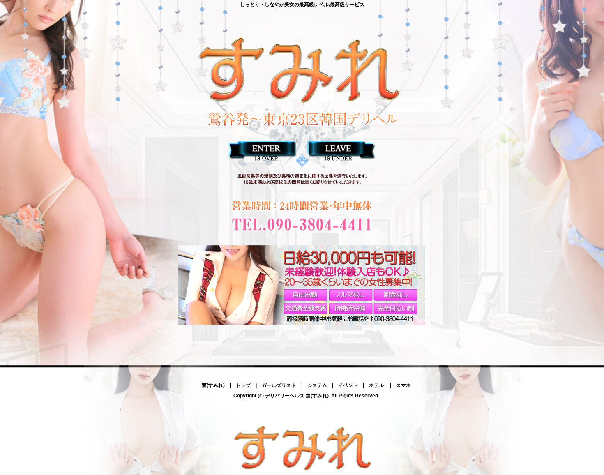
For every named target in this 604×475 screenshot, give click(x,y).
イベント (348, 385)
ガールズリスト (279, 385)
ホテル (377, 385)
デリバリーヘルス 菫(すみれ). (297, 396)
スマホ (403, 385)
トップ (243, 385)
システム (317, 385)
